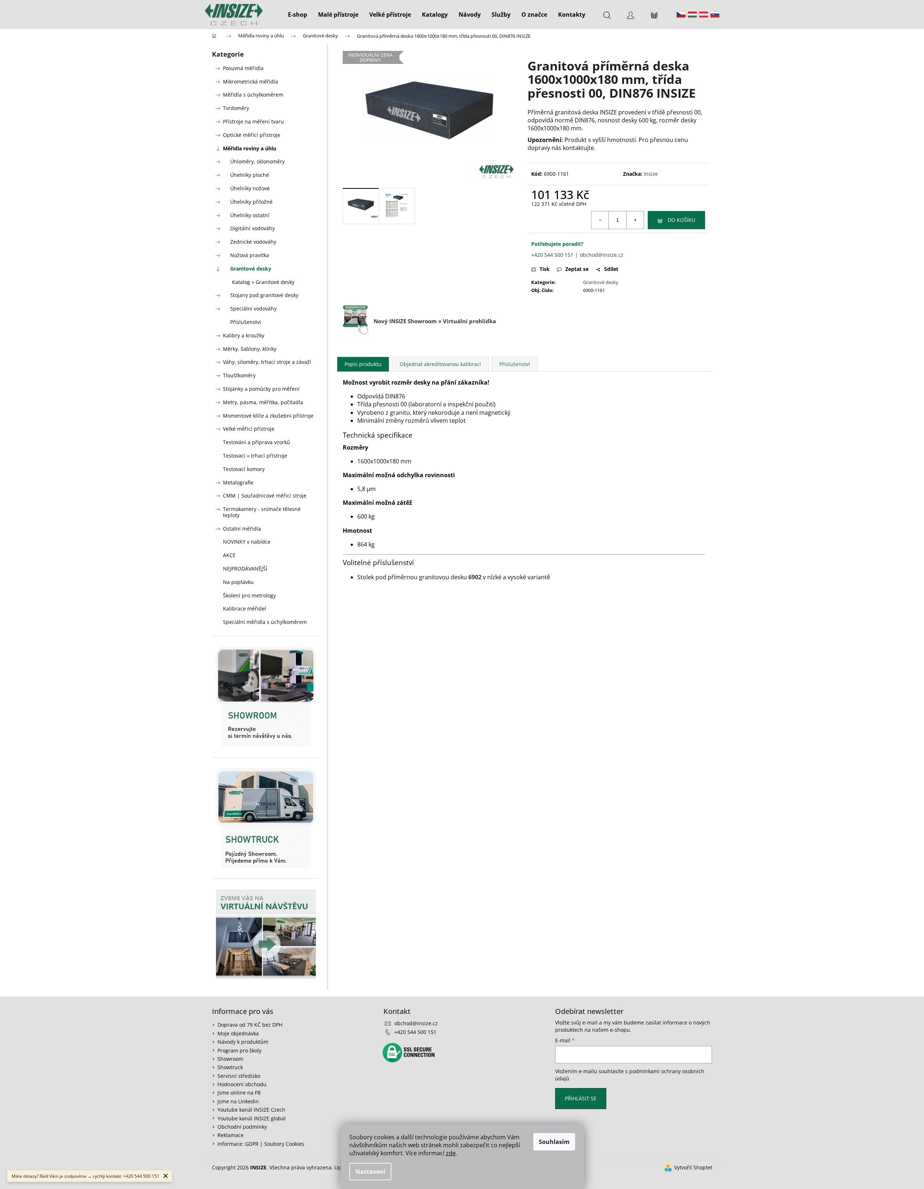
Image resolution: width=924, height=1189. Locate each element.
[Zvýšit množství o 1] (635, 220)
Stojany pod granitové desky (264, 295)
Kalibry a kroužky (243, 335)
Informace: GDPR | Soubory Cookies (260, 1143)
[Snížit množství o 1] (600, 220)
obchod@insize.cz (601, 254)
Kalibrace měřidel (244, 608)
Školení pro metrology (249, 595)
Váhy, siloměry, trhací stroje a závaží (267, 361)
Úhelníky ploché (249, 174)
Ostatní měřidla (242, 528)
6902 (474, 577)
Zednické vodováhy (253, 241)
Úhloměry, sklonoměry (257, 161)
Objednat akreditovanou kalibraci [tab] (440, 364)
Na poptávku (238, 582)
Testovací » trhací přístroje (255, 455)
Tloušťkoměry (239, 375)
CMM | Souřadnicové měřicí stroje (264, 495)
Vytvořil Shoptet (693, 1167)
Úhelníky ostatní (249, 215)
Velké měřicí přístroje (248, 428)
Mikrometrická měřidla (250, 81)
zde (451, 1153)
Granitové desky (250, 268)
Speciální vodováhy (253, 308)
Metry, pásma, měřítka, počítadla (263, 402)
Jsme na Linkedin (238, 1101)
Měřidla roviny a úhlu (249, 148)
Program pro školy (239, 1050)
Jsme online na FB (239, 1092)
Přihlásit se (581, 1098)
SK (715, 14)
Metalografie (238, 482)
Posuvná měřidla (243, 68)
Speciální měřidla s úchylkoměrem (265, 621)
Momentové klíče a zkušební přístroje (268, 415)
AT (703, 14)
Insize (651, 173)
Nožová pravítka (249, 255)
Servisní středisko (238, 1075)
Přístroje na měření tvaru (253, 121)
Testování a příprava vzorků (256, 442)
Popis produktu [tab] (363, 364)
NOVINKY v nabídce (246, 541)
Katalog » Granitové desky (263, 282)
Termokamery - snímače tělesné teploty (262, 512)
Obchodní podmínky (242, 1126)
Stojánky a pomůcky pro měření (261, 388)
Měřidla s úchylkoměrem (253, 94)
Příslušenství (245, 321)
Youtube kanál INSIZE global (251, 1118)
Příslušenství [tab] (514, 364)
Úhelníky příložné (251, 201)
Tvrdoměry (236, 108)
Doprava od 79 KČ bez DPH (249, 1024)
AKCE (229, 555)
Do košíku (681, 219)
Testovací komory (244, 469)
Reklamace (230, 1135)
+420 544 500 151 (552, 254)
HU (692, 14)
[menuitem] (297, 14)
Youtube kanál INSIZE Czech (251, 1109)
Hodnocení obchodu (241, 1084)
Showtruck (230, 1067)
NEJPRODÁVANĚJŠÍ (245, 568)
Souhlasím (554, 1142)
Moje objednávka (238, 1033)
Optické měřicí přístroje (251, 134)
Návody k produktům (242, 1041)
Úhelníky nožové (250, 188)
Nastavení (370, 1172)
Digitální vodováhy (252, 228)
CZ (681, 14)
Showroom (230, 1058)
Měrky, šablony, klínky (249, 348)
